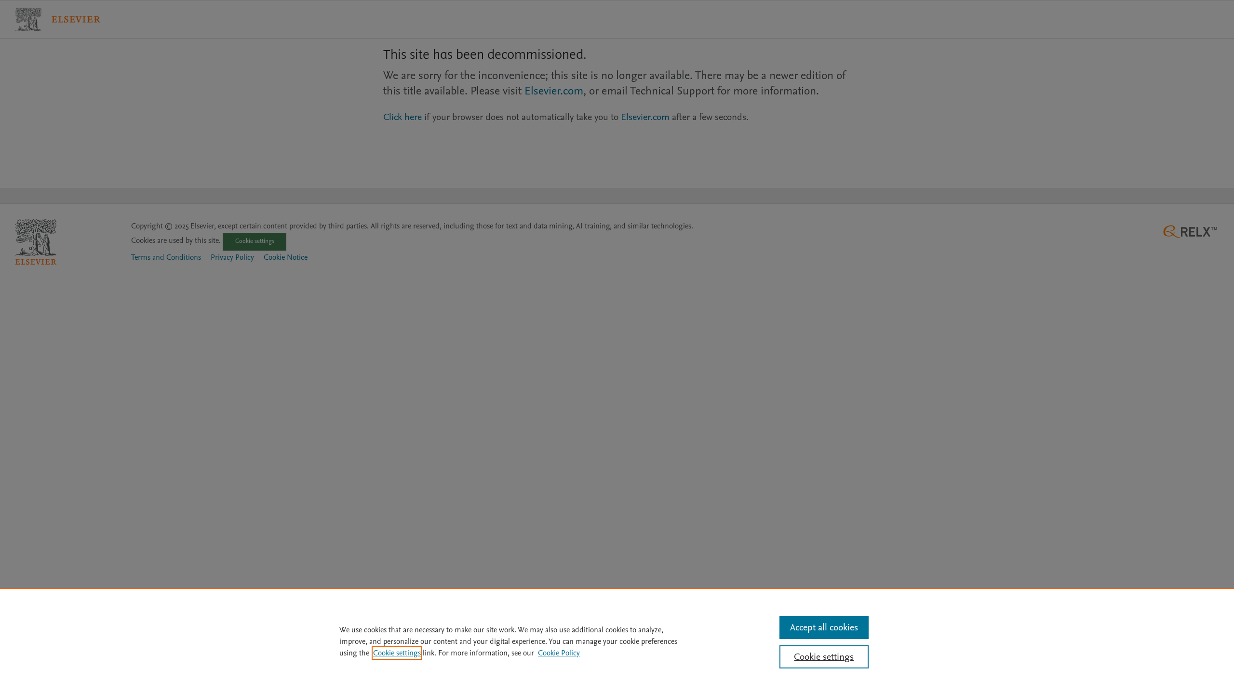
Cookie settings (397, 653)
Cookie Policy (559, 653)
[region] (617, 641)
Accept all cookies (824, 627)
